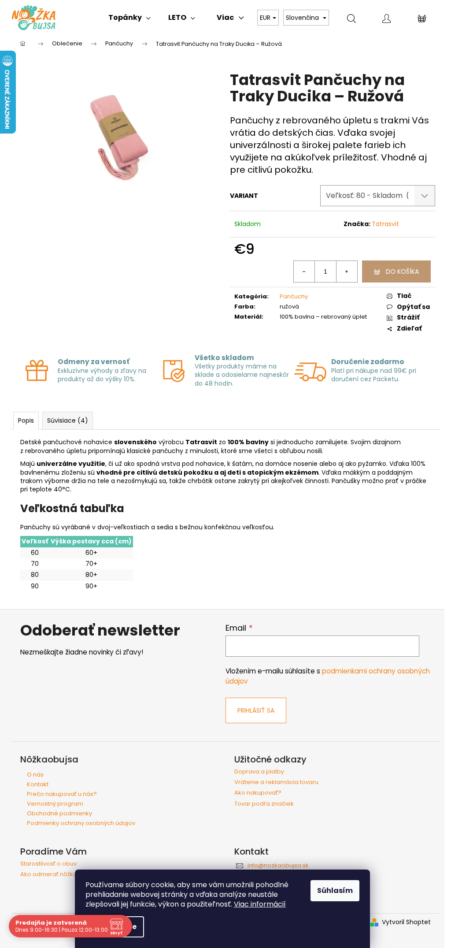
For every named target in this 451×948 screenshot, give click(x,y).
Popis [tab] (26, 420)
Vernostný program (55, 803)
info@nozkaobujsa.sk (278, 865)
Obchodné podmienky (59, 813)
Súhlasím (335, 890)
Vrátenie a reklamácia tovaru (276, 782)
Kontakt (37, 784)
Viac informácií (260, 904)
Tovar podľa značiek (264, 804)
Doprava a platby (259, 772)
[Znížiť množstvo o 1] (304, 271)
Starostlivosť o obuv (48, 864)
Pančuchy (294, 296)
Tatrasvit (385, 223)
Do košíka (402, 271)
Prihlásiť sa (255, 710)
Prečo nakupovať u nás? (62, 794)
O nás (35, 774)
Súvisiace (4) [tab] (67, 420)
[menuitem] (129, 17)
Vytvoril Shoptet (406, 922)
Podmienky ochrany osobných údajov (81, 823)
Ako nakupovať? (257, 793)
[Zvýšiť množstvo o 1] (346, 271)
